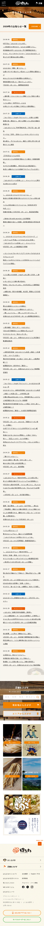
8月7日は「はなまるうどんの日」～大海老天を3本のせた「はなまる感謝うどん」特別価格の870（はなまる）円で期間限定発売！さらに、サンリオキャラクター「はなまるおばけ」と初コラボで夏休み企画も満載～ (21, 50)
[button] (38, 697)
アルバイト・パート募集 (30, 883)
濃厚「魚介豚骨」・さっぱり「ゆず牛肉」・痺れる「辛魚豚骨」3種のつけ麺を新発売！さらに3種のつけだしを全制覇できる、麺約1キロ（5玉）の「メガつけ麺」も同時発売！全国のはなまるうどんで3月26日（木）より (21, 512)
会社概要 (25, 874)
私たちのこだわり (8, 883)
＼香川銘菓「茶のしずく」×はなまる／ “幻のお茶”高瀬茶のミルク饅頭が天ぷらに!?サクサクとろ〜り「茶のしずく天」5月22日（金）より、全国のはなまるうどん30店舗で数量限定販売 (21, 334)
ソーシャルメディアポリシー (12, 899)
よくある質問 (27, 902)
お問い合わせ (7, 905)
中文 (38, 874)
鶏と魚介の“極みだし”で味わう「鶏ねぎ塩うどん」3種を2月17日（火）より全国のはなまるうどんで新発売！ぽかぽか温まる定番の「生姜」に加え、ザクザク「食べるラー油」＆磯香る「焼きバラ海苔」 (22, 580)
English (33, 874)
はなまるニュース (8, 891)
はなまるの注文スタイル (11, 878)
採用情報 (25, 878)
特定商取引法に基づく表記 (11, 902)
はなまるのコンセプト (10, 874)
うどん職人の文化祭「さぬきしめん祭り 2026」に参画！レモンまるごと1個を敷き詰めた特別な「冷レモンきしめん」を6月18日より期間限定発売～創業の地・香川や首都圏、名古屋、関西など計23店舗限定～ (21, 285)
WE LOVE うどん (8, 887)
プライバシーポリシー (10, 896)
